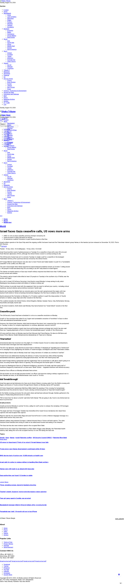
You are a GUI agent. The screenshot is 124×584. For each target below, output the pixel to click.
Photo (6, 97)
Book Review (11, 82)
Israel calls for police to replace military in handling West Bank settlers (24, 462)
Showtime (7, 73)
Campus (9, 25)
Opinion (6, 63)
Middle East (11, 46)
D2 (4, 77)
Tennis (9, 56)
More (5, 199)
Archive (6, 101)
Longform (10, 68)
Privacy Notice (8, 544)
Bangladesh (7, 13)
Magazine (7, 72)
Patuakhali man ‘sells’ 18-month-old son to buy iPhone (18, 511)
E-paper (6, 10)
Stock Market (11, 36)
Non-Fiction (11, 87)
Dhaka (9, 20)
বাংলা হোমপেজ (119, 519)
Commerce (10, 34)
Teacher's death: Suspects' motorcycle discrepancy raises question (23, 492)
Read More (3, 439)
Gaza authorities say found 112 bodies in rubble (16, 475)
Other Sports (11, 61)
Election (10, 128)
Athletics (10, 58)
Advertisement (8, 547)
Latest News (4, 482)
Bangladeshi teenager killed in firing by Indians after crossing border (23, 505)
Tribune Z (7, 70)
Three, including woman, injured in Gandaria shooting (18, 485)
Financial (6, 75)
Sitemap (6, 545)
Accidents (10, 27)
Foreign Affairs (12, 130)
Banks (9, 32)
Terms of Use (8, 542)
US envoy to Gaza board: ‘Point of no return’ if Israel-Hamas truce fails (24, 442)
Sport (5, 51)
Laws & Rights (11, 17)
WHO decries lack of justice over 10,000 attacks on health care (21, 455)
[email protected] (5, 561)
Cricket (9, 53)
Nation (9, 132)
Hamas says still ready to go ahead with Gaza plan (17, 469)
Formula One (11, 60)
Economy (10, 30)
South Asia (10, 42)
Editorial (9, 67)
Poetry (9, 80)
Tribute (9, 85)
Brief (5, 96)
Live (5, 104)
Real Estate (11, 37)
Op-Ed (9, 65)
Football (10, 54)
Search (6, 533)
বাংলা (1, 120)
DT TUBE (7, 103)
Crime (9, 15)
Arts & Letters (8, 79)
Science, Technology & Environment (15, 91)
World (5, 39)
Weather (10, 24)
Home (5, 11)
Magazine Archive (9, 99)
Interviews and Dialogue (11, 94)
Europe (9, 48)
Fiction (9, 84)
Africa (9, 44)
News (5, 121)
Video (5, 531)
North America (11, 49)
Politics (9, 22)
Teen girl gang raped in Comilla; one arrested (15, 498)
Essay (9, 89)
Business (6, 29)
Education (10, 18)
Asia (8, 41)
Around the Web (9, 92)
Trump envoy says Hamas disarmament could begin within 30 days (22, 449)
